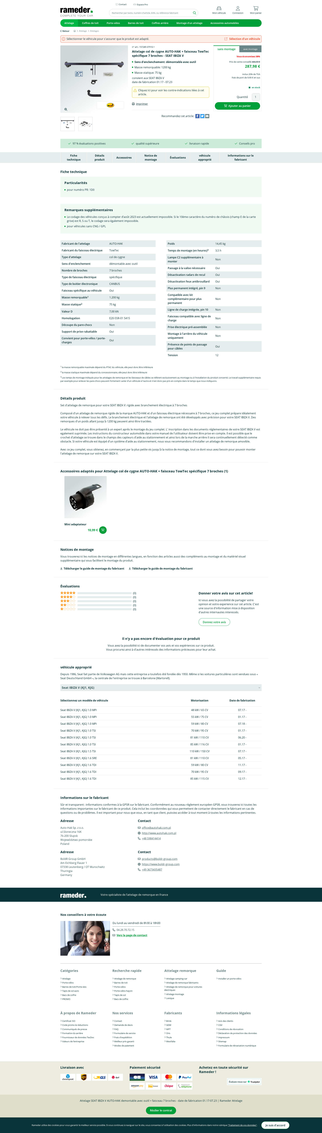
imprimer (142, 104)
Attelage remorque (180, 970)
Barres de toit (136, 23)
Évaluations (178, 157)
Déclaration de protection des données (237, 1033)
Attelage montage (175, 994)
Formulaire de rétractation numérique (237, 1045)
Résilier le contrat (161, 1110)
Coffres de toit (90, 23)
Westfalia (170, 1041)
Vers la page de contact (132, 935)
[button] (237, 9)
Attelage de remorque (125, 978)
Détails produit (100, 157)
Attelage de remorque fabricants (182, 982)
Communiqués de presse (74, 1029)
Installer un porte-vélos (229, 978)
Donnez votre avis (214, 622)
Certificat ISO (68, 1020)
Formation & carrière (72, 1033)
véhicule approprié (204, 157)
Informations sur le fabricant (241, 157)
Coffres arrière (160, 23)
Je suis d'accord (275, 1125)
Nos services (122, 1013)
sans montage (226, 49)
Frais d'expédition (123, 1037)
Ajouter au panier (239, 106)
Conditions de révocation (230, 1029)
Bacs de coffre (69, 995)
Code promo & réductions (75, 1024)
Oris (168, 1033)
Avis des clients (225, 1020)
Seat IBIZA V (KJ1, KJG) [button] (78, 688)
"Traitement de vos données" (242, 1125)
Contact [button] (123, 4)
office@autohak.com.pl (156, 828)
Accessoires (124, 157)
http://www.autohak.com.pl (159, 833)
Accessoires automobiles (224, 23)
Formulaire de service (125, 1033)
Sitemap (222, 1041)
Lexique (170, 998)
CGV (220, 1024)
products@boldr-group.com (159, 859)
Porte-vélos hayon (123, 990)
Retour (65, 30)
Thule (169, 1037)
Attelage (69, 23)
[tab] (67, 124)
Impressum (224, 1037)
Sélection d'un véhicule (244, 39)
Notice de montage (150, 157)
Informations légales (233, 1013)
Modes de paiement (124, 1045)
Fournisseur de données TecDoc (78, 1037)
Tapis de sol (120, 995)
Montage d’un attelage (189, 23)
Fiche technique (73, 157)
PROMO (66, 999)
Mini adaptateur (75, 524)
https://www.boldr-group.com (161, 864)
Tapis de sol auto (70, 990)
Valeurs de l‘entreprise (73, 1041)
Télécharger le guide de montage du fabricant (94, 568)
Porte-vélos (113, 23)
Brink (168, 1020)
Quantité (242, 97)
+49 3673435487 (152, 869)
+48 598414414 (151, 838)
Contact (118, 1020)
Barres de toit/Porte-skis (74, 986)
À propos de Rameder (78, 1013)
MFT (168, 1029)
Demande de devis (123, 1024)
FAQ (116, 1029)
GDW (168, 1024)
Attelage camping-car (176, 978)
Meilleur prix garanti (124, 1041)
